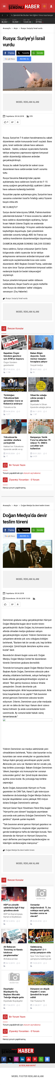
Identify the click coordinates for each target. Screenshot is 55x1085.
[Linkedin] (22, 1059)
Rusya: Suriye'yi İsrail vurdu (17, 298)
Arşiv (16, 28)
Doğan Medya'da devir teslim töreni (20, 850)
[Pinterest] (34, 1059)
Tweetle (25, 53)
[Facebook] (3, 1059)
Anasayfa (7, 28)
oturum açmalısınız (31, 473)
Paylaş (11, 53)
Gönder (40, 53)
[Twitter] (10, 1059)
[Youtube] (28, 1059)
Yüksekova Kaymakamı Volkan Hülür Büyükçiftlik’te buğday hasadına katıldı (33, 15)
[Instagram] (16, 1059)
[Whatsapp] (41, 1059)
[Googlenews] (47, 1059)
